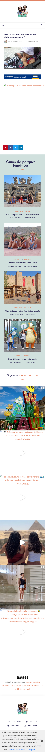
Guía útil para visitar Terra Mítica (22, 263)
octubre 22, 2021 (32, 41)
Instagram (33, 726)
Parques (19, 211)
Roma (27, 211)
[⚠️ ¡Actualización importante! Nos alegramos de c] (22, 587)
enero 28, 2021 (30, 362)
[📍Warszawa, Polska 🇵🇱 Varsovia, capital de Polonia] (22, 408)
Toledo (27, 308)
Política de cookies (17, 749)
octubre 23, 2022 (30, 218)
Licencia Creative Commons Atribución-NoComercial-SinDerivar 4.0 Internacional (22, 685)
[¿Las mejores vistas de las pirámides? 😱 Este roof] (22, 542)
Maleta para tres (15, 41)
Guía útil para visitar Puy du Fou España (22, 311)
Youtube (15, 726)
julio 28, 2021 (30, 314)
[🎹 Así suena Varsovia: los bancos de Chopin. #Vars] (22, 452)
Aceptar (31, 749)
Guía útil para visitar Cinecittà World (22, 214)
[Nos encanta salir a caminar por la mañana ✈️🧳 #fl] (22, 497)
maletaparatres (28, 375)
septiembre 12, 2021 (30, 266)
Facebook (16, 722)
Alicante (17, 259)
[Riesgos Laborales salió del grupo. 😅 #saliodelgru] (22, 631)
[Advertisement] (22, 120)
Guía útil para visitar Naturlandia (22, 359)
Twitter (33, 722)
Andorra (17, 356)
